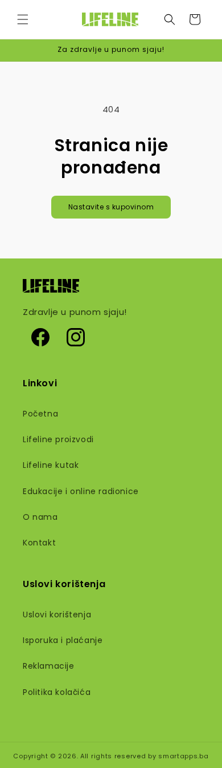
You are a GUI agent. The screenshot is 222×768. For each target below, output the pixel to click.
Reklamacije (49, 666)
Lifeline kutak (51, 465)
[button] (22, 19)
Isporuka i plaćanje (62, 640)
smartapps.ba (183, 756)
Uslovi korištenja (57, 614)
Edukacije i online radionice (81, 491)
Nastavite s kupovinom (111, 207)
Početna (40, 413)
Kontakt (39, 542)
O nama (40, 517)
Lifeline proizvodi (58, 439)
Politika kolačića (57, 692)
